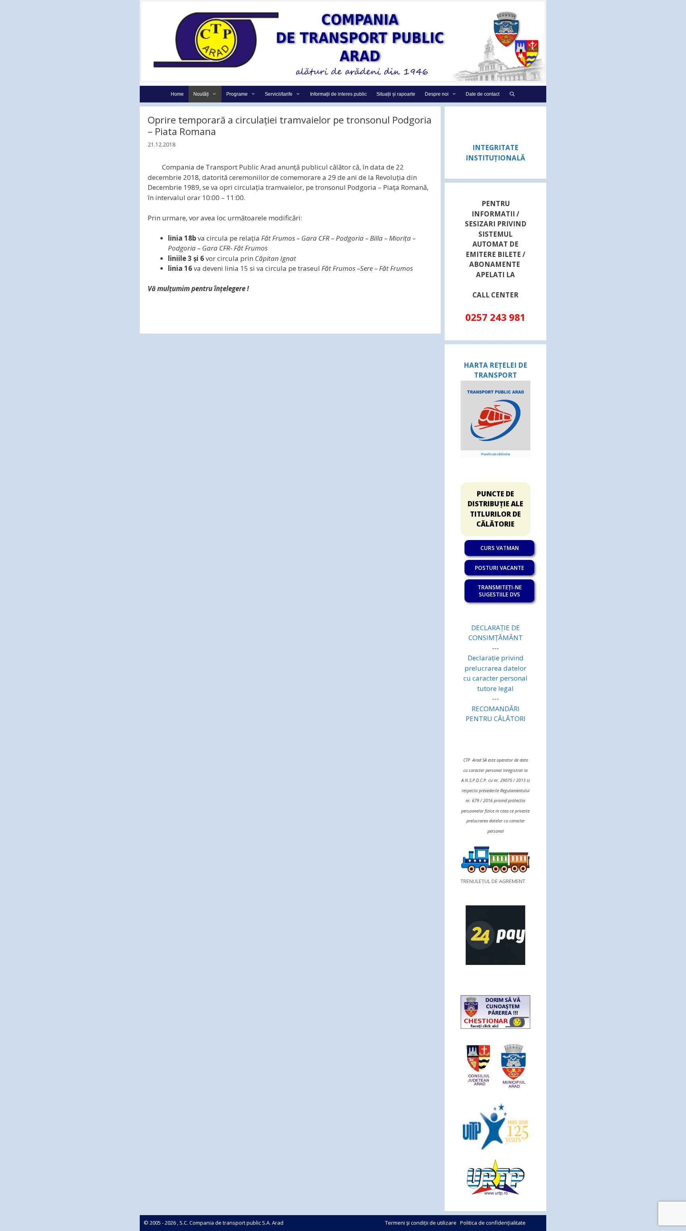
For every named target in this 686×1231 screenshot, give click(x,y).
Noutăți (201, 94)
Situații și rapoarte (395, 94)
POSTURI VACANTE (499, 567)
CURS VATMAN (499, 548)
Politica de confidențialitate (493, 1222)
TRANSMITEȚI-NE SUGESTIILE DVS (500, 590)
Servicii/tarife (279, 94)
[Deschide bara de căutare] (512, 94)
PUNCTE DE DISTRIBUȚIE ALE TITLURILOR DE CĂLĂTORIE (495, 509)
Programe (237, 94)
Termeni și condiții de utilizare (421, 1222)
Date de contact (482, 94)
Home (177, 94)
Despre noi (437, 94)
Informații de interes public (338, 94)
